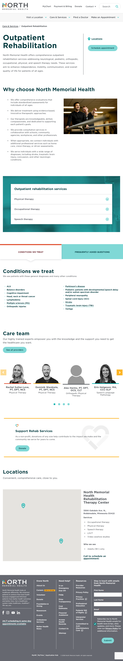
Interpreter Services (81, 618)
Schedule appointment (102, 48)
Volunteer (41, 595)
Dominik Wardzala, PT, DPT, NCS (46, 388)
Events (40, 615)
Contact (90, 6)
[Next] (120, 372)
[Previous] (3, 372)
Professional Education (81, 605)
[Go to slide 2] (59, 404)
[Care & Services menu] (69, 17)
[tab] (31, 251)
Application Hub (52, 655)
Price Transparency (65, 600)
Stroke (68, 302)
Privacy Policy (82, 592)
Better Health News (42, 628)
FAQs (61, 595)
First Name (99, 590)
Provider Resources (80, 587)
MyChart (47, 6)
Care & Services (10, 26)
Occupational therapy (27, 209)
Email (96, 609)
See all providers (14, 350)
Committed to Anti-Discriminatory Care (82, 627)
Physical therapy (24, 199)
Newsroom (41, 611)
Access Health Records (62, 622)
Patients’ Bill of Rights (82, 611)
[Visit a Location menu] (45, 17)
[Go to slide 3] (64, 404)
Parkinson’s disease (75, 286)
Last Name (98, 600)
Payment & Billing (63, 6)
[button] (61, 541)
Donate (78, 6)
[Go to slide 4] (68, 404)
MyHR (34, 655)
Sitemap (62, 633)
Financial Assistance (63, 614)
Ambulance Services (42, 621)
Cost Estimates (63, 607)
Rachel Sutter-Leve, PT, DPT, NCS (17, 388)
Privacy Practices (82, 598)
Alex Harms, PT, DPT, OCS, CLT (76, 389)
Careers (40, 590)
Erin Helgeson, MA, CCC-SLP (105, 388)
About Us (41, 585)
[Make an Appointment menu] (118, 17)
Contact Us (63, 629)
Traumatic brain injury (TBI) (79, 305)
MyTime (41, 655)
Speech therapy (23, 219)
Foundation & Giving (43, 605)
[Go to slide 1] (54, 404)
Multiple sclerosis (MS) (18, 303)
